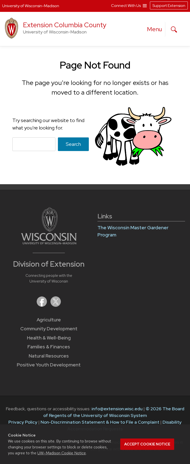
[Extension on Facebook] (42, 305)
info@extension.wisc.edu (117, 409)
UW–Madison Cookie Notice (61, 453)
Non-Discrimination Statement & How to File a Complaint (100, 422)
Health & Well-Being (49, 338)
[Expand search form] (174, 29)
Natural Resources (49, 356)
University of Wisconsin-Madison (30, 5)
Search (73, 144)
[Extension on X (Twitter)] (55, 305)
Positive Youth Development (49, 365)
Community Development (48, 329)
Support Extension (168, 5)
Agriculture (49, 320)
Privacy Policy (22, 422)
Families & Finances (48, 347)
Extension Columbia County (64, 25)
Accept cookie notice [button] (147, 444)
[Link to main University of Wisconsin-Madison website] (49, 243)
